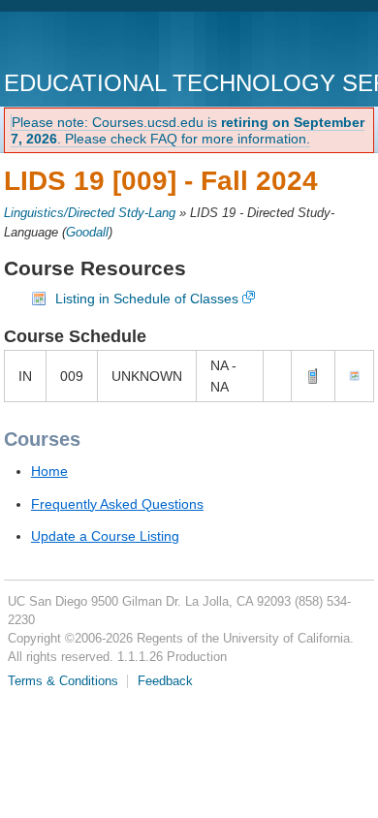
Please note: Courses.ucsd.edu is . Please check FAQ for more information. (187, 130)
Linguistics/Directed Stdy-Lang (89, 213)
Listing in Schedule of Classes (146, 298)
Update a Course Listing (105, 536)
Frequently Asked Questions (117, 504)
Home (49, 471)
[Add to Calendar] (354, 376)
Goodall (87, 232)
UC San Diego (115, 43)
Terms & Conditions (63, 681)
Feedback (165, 681)
